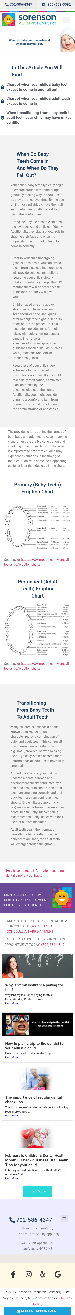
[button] (66, 20)
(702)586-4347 (53, 945)
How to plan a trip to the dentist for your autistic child (35, 1045)
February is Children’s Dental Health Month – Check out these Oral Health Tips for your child (36, 1160)
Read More (11, 1003)
